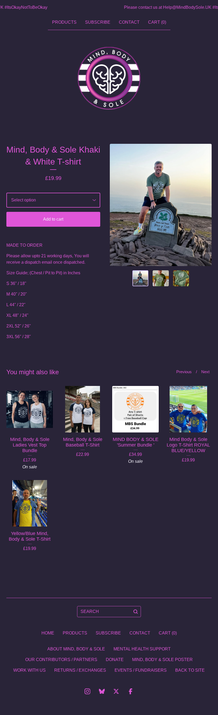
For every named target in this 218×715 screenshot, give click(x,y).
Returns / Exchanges (80, 670)
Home (47, 633)
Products (64, 22)
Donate (115, 659)
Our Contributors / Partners (61, 659)
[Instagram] (87, 691)
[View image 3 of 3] (181, 278)
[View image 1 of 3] (140, 278)
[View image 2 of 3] (161, 278)
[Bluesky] (102, 691)
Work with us (29, 670)
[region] (109, 7)
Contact (129, 22)
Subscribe (97, 22)
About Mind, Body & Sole (76, 649)
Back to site (190, 670)
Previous (184, 371)
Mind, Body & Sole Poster (162, 659)
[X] (116, 691)
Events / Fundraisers (141, 670)
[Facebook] (130, 691)
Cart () (157, 22)
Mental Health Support (142, 649)
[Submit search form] (135, 611)
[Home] (109, 78)
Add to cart (53, 219)
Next (205, 371)
